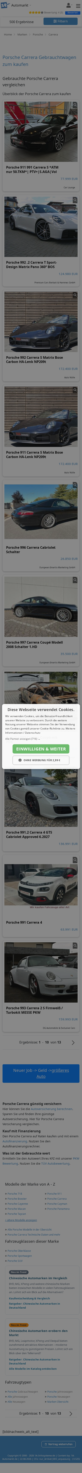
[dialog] (41, 736)
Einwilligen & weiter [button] (41, 749)
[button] (41, 739)
